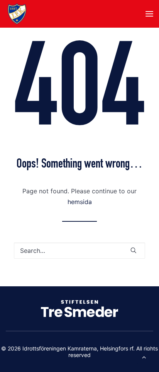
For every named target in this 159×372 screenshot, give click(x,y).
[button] (149, 14)
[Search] (79, 250)
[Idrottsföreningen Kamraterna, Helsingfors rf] (17, 13)
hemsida (80, 202)
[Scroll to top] (144, 356)
